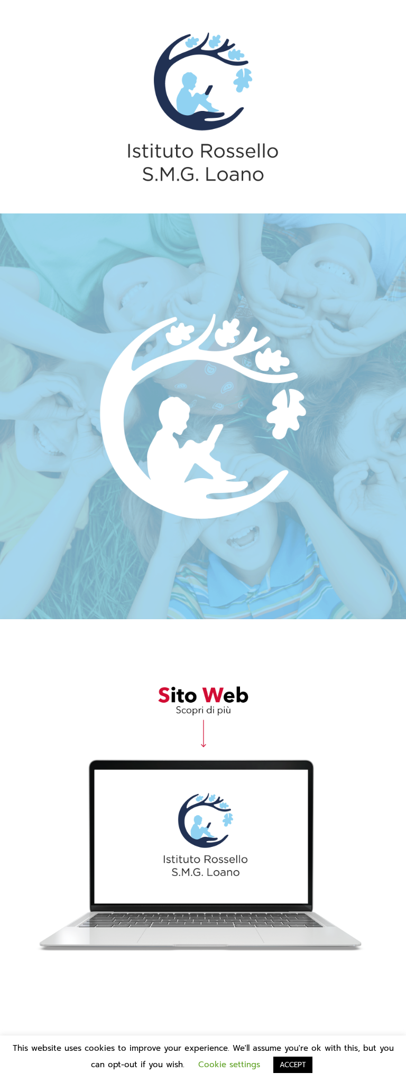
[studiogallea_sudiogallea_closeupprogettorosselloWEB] (203, 677)
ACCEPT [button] (293, 1065)
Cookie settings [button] (229, 1064)
